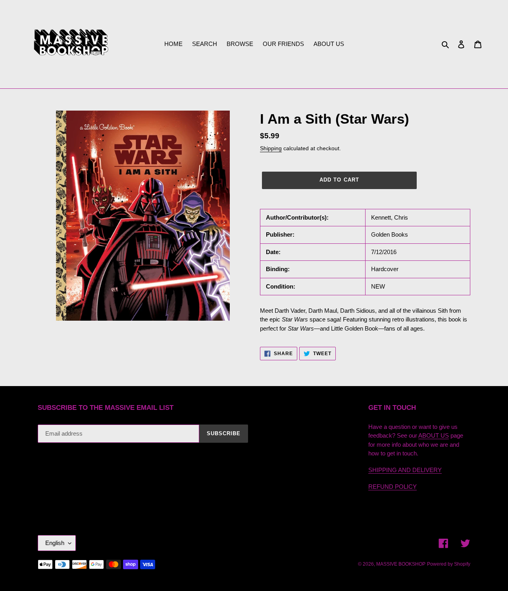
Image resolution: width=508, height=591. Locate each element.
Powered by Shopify (448, 564)
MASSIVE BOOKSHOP (400, 564)
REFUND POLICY (392, 486)
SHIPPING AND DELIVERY (405, 470)
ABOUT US (433, 435)
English (54, 542)
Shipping (271, 148)
